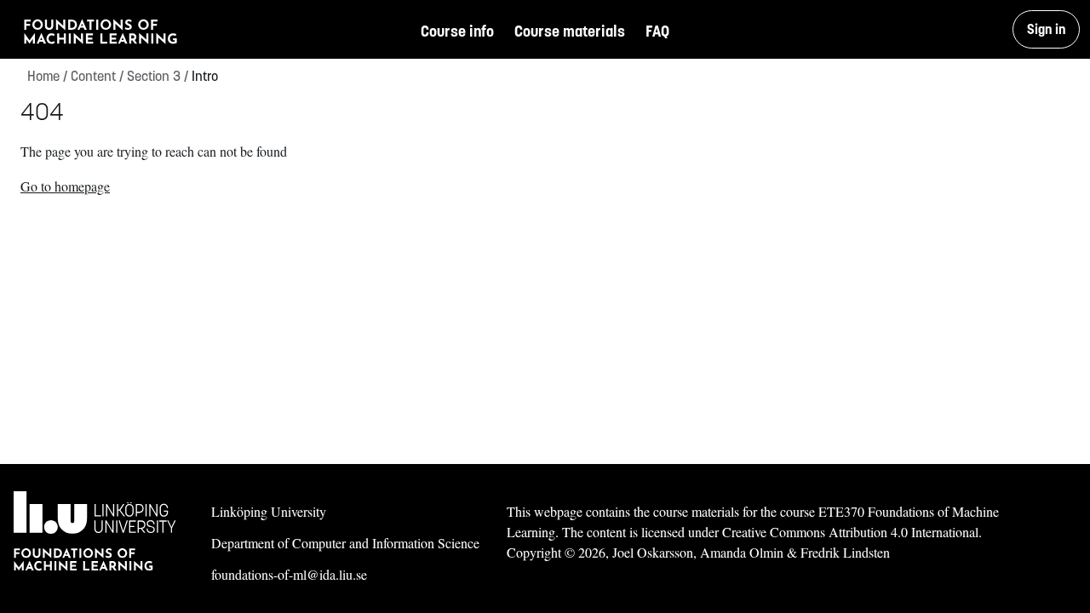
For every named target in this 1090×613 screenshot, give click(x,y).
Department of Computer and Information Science (345, 543)
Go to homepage (65, 186)
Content (97, 76)
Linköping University (268, 511)
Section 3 (157, 76)
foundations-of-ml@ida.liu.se (289, 574)
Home (43, 76)
